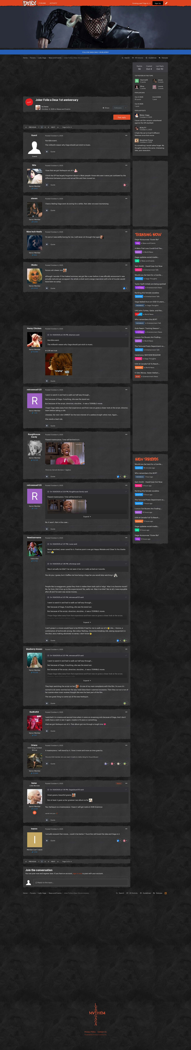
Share (106, 107)
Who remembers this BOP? (146, 319)
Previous (32, 127)
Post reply (122, 117)
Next (53, 127)
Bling (142, 86)
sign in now (77, 873)
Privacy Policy (90, 1031)
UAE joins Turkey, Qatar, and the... (149, 310)
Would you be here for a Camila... (149, 274)
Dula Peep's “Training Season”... (148, 328)
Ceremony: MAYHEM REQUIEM (147, 354)
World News (148, 252)
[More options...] (126, 135)
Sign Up (158, 3)
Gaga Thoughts (151, 278)
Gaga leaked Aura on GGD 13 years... (150, 301)
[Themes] (166, 3)
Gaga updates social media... (147, 256)
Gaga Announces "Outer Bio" (147, 239)
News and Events (63, 109)
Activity (53, 3)
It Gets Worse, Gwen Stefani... (147, 372)
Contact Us (102, 1031)
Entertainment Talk (151, 269)
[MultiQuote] (46, 151)
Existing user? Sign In (141, 3)
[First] (26, 127)
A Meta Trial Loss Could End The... (149, 248)
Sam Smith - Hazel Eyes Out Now (148, 265)
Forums (42, 3)
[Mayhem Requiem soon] (95, 27)
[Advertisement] (76, 77)
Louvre (160, 86)
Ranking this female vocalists (147, 292)
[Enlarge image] (58, 364)
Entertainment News (154, 287)
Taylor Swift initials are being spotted (150, 283)
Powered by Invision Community (96, 1034)
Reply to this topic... (45, 882)
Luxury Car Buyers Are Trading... (148, 336)
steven (160, 79)
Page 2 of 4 (66, 127)
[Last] (57, 127)
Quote (53, 151)
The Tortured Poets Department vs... (150, 345)
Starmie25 (144, 79)
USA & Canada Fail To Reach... (147, 363)
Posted (54, 135)
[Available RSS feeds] (165, 892)
